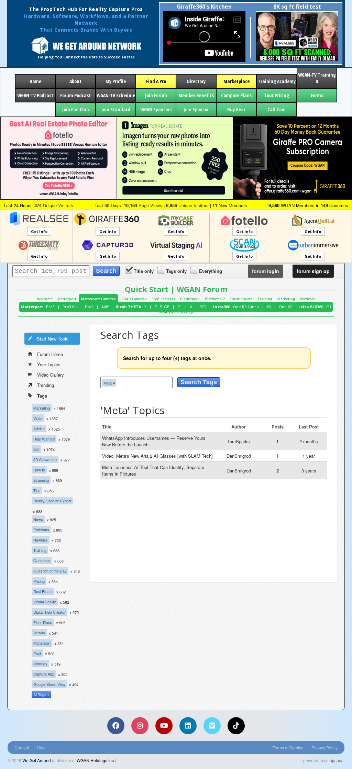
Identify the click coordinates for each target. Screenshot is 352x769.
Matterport (66, 299)
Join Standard (115, 109)
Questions (42, 560)
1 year (308, 456)
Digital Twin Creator (49, 612)
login (265, 271)
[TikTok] (236, 725)
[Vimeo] (212, 725)
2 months (308, 441)
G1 (328, 306)
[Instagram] (139, 725)
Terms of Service (288, 747)
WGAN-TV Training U (317, 78)
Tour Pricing (276, 95)
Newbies (40, 540)
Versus (39, 632)
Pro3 (50, 306)
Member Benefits (196, 95)
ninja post (335, 760)
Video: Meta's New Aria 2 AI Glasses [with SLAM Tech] (157, 456)
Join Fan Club (75, 109)
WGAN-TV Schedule (116, 95)
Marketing (286, 299)
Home (35, 81)
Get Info (39, 231)
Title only (144, 271)
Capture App (43, 674)
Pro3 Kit (70, 306)
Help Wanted (44, 439)
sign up (313, 271)
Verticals (307, 299)
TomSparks (238, 441)
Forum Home (50, 354)
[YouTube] (164, 725)
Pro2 (89, 306)
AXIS (105, 306)
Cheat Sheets (241, 299)
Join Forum (156, 95)
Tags (42, 395)
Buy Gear (236, 109)
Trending (45, 385)
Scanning (41, 480)
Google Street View (49, 684)
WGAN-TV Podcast (35, 95)
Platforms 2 (215, 299)
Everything (210, 271)
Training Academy (277, 81)
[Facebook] (115, 725)
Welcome (45, 299)
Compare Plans (236, 95)
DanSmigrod (239, 456)
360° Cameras (163, 299)
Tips (37, 490)
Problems (41, 529)
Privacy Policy (324, 747)
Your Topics (48, 364)
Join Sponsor (196, 109)
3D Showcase (45, 459)
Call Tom (276, 109)
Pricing (39, 581)
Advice (39, 428)
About (75, 81)
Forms (317, 95)
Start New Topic (52, 338)
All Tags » (41, 694)
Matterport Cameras (98, 299)
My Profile (116, 81)
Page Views (143, 205)
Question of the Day (50, 570)
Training (265, 299)
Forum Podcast (75, 95)
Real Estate (43, 591)
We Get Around (36, 760)
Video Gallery (50, 374)
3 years (308, 470)
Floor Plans (42, 622)
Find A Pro (156, 81)
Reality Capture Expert (52, 500)
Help (41, 747)
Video (38, 418)
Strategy (40, 663)
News (38, 519)
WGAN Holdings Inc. (96, 760)
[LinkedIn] (188, 725)
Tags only (176, 271)
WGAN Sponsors (156, 109)
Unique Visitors (53, 205)
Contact (21, 747)
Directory (196, 81)
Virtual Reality (44, 601)
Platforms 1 (190, 299)
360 (36, 449)
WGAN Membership (176, 312)
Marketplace (236, 81)
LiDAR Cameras (134, 299)
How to (39, 469)
